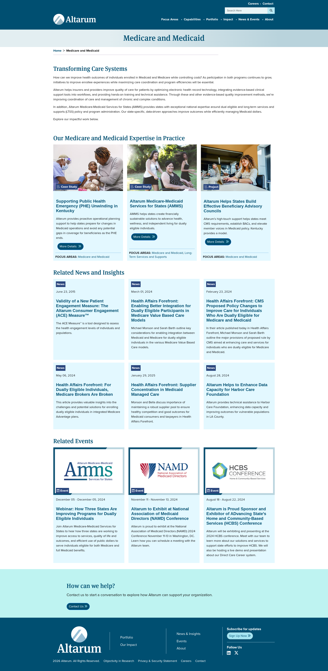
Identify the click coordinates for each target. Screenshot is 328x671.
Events (182, 641)
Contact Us (76, 606)
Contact (268, 3)
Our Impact (128, 645)
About (181, 648)
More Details (68, 246)
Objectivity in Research (119, 661)
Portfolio (126, 637)
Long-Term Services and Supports (160, 255)
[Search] (271, 10)
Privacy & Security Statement (157, 661)
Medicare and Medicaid (93, 257)
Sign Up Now (238, 636)
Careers (253, 3)
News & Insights (188, 634)
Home (57, 50)
